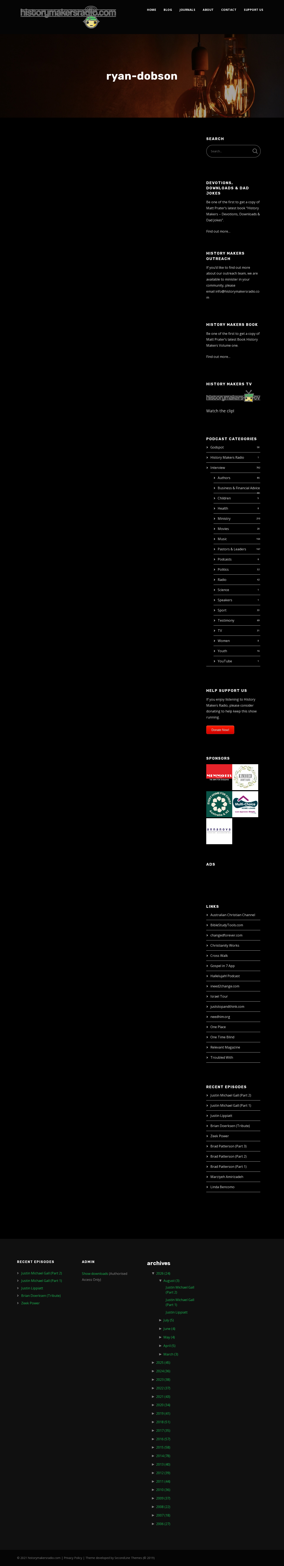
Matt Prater (56, 156)
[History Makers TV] (233, 395)
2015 (163, 1447)
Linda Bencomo (222, 1187)
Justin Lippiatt (221, 1115)
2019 (163, 1413)
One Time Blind (222, 1037)
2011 (163, 1481)
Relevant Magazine (225, 1047)
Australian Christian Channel (232, 915)
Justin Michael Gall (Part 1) (230, 1105)
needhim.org (220, 1016)
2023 (163, 1379)
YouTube (225, 661)
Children (224, 498)
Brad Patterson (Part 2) (228, 1156)
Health (223, 508)
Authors (224, 478)
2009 (163, 1498)
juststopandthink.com (227, 1006)
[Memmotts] (219, 777)
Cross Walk (219, 955)
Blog (168, 10)
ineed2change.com (224, 986)
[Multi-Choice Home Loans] (245, 804)
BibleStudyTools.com (226, 925)
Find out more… (218, 231)
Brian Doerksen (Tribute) (230, 1126)
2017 (163, 1430)
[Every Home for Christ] (219, 804)
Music (222, 539)
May (169, 1337)
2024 (163, 1371)
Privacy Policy (73, 1558)
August (171, 1280)
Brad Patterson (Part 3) (228, 1146)
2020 (163, 1405)
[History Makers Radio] (68, 17)
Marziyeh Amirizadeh (226, 1176)
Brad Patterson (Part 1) (228, 1166)
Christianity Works (224, 945)
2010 (163, 1489)
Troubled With (221, 1057)
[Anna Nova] (219, 831)
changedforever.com (226, 935)
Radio (222, 579)
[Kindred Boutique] (245, 777)
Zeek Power (219, 1136)
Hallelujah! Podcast (225, 976)
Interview (217, 467)
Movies (223, 528)
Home (151, 10)
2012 (163, 1473)
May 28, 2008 (32, 156)
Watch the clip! (220, 411)
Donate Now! (220, 730)
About (208, 10)
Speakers (225, 600)
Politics (223, 569)
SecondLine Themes (128, 1558)
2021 (163, 1396)
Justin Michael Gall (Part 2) (230, 1095)
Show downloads (95, 1273)
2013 (163, 1464)
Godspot (217, 447)
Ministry (224, 518)
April (169, 1345)
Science (223, 590)
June (169, 1328)
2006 (163, 1524)
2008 (163, 1506)
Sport (222, 610)
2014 (163, 1456)
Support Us (253, 10)
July (168, 1320)
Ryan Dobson (40, 147)
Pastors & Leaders (232, 549)
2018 (163, 1422)
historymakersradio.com (44, 1558)
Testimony (226, 620)
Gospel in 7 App (222, 966)
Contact (229, 10)
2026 (163, 1273)
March (170, 1354)
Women (224, 640)
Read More (31, 199)
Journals (187, 10)
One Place (218, 1027)
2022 (163, 1388)
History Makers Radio (227, 457)
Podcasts (225, 559)
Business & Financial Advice (239, 488)
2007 (163, 1515)
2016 (163, 1439)
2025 (163, 1362)
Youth (222, 651)
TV (220, 630)
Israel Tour (219, 996)
